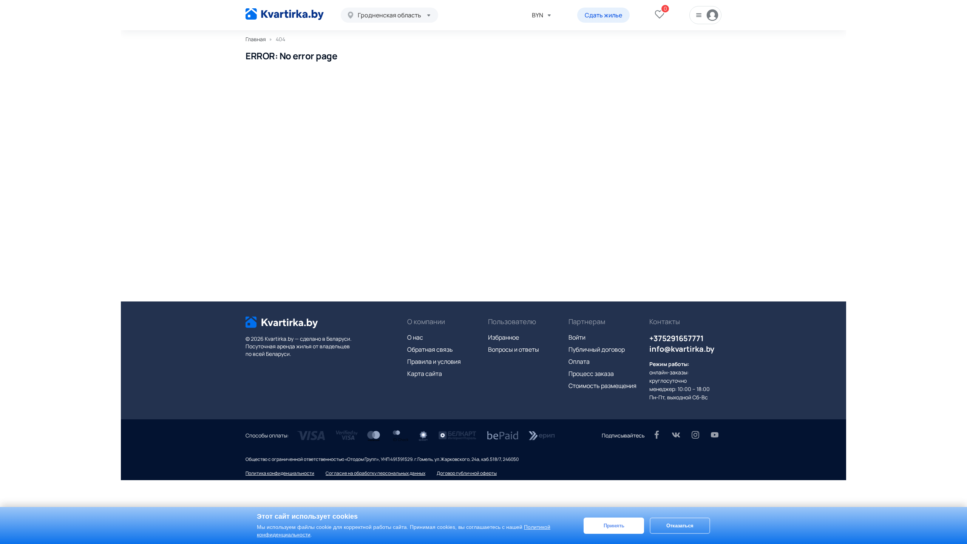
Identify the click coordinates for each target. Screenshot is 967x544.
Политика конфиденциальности (280, 473)
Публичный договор (596, 349)
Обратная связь (430, 349)
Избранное (503, 337)
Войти (576, 337)
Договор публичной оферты (467, 473)
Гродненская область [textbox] (389, 15)
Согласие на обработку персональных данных (375, 473)
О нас (415, 337)
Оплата (579, 361)
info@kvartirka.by (681, 349)
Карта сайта (424, 373)
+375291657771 (676, 338)
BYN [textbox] (537, 15)
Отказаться (680, 525)
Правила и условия (434, 361)
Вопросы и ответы (513, 349)
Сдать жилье (603, 15)
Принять (614, 525)
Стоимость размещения (602, 386)
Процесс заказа (591, 373)
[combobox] (389, 15)
